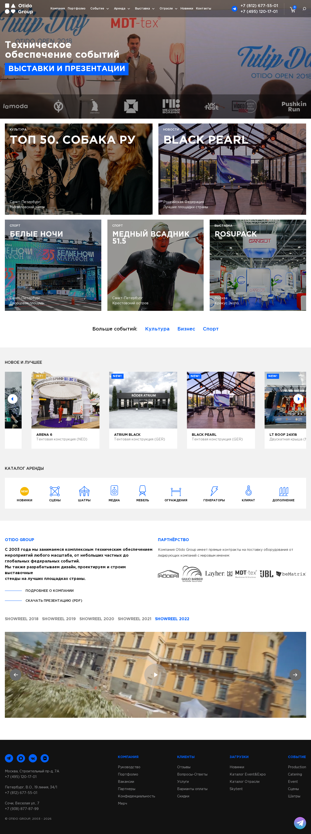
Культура (157, 329)
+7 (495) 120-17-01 (259, 12)
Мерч (122, 803)
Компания (58, 8)
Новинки (187, 8)
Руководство (129, 767)
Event (293, 781)
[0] (291, 9)
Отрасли (166, 8)
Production (297, 767)
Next (298, 399)
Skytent (236, 789)
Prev (12, 399)
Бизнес (186, 329)
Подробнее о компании (50, 590)
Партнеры (126, 789)
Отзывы (183, 767)
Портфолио (77, 8)
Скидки (183, 796)
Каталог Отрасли (244, 781)
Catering (295, 774)
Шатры (294, 796)
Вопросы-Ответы (192, 774)
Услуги (183, 781)
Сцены (293, 789)
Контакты (203, 8)
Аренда (119, 8)
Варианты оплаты (192, 789)
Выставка (142, 8)
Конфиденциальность (136, 796)
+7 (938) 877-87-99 (22, 809)
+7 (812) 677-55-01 (259, 6)
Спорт (211, 329)
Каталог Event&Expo (248, 774)
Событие (97, 8)
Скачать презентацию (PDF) (54, 600)
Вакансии (126, 781)
